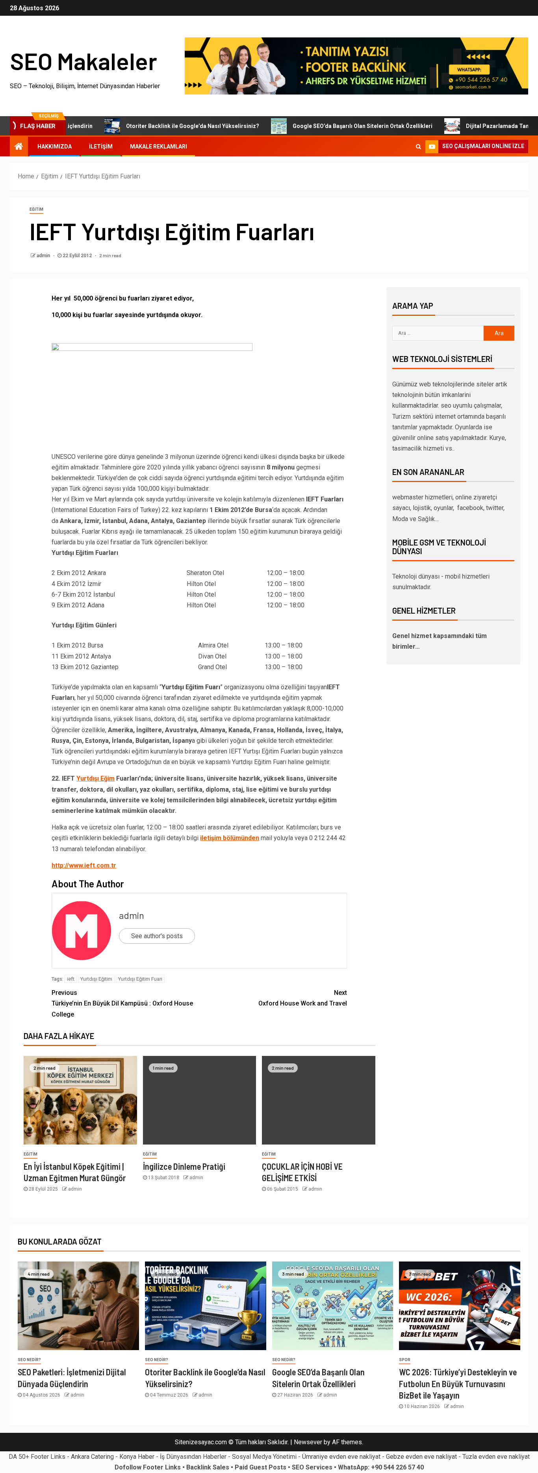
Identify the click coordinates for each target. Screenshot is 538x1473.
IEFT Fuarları (324, 499)
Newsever (308, 1442)
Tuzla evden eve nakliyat (496, 1456)
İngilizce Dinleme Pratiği (184, 1166)
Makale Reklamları (158, 146)
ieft (70, 979)
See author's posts (157, 936)
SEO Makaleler (83, 60)
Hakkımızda (54, 146)
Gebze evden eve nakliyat (421, 1456)
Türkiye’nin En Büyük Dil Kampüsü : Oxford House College (122, 1003)
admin (44, 255)
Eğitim (36, 209)
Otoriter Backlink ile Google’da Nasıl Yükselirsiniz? (165, 126)
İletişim (101, 146)
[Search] (418, 146)
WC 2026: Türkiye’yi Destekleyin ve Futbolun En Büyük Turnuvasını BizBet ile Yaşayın (458, 1383)
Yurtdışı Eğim (95, 778)
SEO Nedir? (29, 1360)
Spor (404, 1360)
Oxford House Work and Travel (302, 998)
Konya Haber (136, 1456)
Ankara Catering (92, 1456)
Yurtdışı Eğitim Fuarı (190, 687)
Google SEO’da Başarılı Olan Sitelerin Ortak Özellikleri (335, 126)
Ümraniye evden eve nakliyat (341, 1456)
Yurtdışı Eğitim (96, 979)
